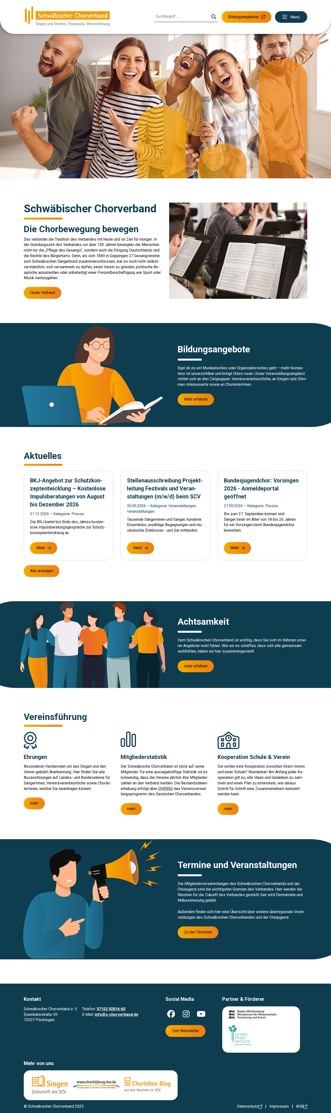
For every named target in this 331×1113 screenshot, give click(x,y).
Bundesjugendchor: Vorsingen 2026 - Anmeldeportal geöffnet (261, 488)
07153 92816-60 (111, 1009)
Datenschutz (247, 1106)
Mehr (40, 547)
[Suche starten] (214, 17)
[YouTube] (201, 1014)
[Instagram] (186, 1014)
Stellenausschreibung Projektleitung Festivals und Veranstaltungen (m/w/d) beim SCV (165, 488)
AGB (299, 1106)
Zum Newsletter (185, 1030)
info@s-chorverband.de (116, 1014)
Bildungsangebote (243, 17)
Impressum (279, 1106)
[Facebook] (171, 1014)
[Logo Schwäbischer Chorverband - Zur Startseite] (67, 17)
